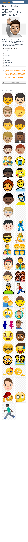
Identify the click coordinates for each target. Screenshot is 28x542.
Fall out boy (23, 79)
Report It (4, 48)
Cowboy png (18, 71)
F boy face (23, 70)
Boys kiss (13, 79)
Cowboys (10, 77)
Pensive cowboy (21, 74)
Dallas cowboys (13, 73)
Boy (6, 71)
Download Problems (12, 48)
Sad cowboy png (11, 71)
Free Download (16, 82)
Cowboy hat (17, 70)
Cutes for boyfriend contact (11, 74)
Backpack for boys (21, 73)
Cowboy (7, 70)
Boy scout (18, 79)
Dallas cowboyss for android (11, 76)
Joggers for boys (16, 77)
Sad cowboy (12, 70)
